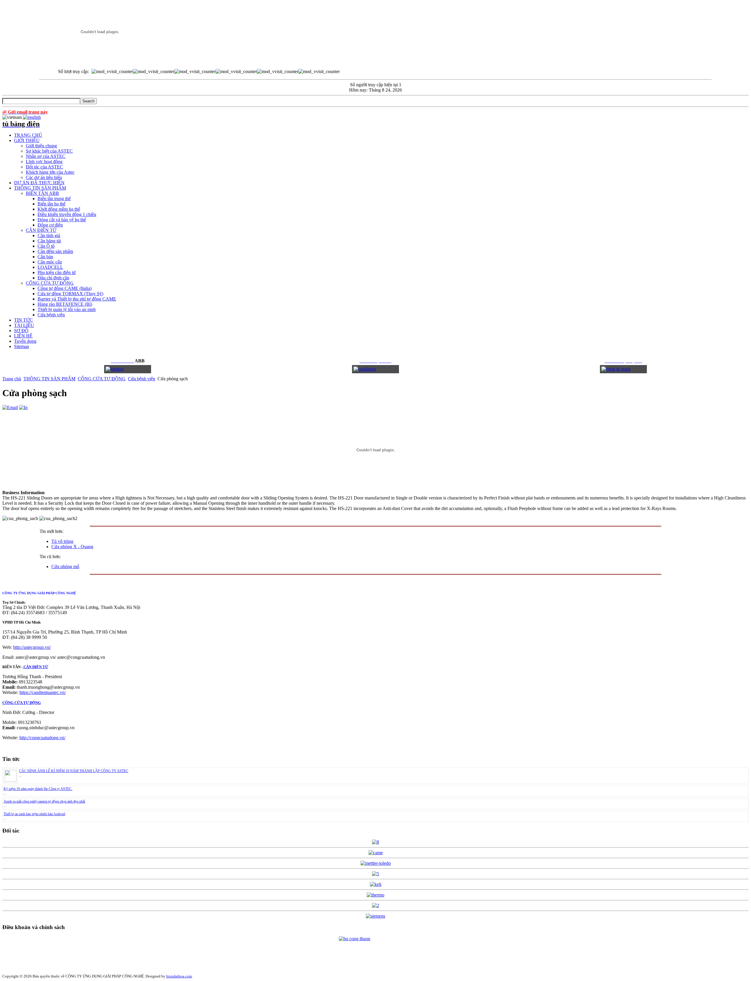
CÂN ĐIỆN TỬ (35, 667)
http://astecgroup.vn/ (32, 647)
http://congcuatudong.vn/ (42, 737)
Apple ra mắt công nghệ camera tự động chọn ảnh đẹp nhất (44, 801)
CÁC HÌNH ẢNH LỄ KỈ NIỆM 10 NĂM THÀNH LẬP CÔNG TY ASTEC (73, 771)
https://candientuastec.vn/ (42, 692)
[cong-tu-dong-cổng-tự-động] (115, 369)
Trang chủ (11, 378)
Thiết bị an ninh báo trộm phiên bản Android (34, 814)
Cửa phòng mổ (65, 566)
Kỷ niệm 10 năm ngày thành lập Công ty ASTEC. (38, 789)
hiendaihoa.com (179, 976)
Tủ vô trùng (62, 541)
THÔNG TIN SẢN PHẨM (49, 378)
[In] (23, 407)
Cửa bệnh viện (141, 378)
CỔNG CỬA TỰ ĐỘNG (102, 378)
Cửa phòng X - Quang (72, 546)
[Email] (10, 407)
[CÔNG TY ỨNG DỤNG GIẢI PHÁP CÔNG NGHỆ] (99, 59)
